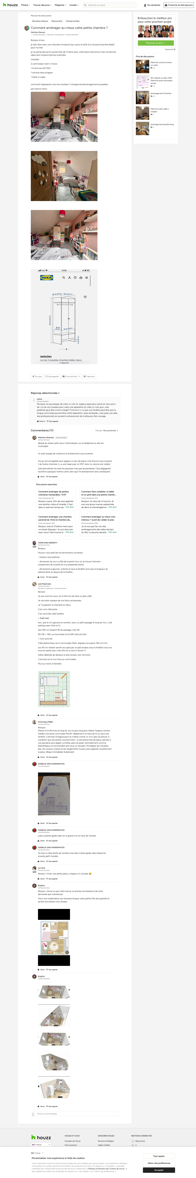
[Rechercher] (85, 5)
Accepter (159, 1170)
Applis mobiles (104, 1145)
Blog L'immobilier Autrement (60, 752)
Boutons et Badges (106, 1141)
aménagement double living (162, 124)
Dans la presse (71, 1145)
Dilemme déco (57, 21)
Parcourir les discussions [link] (41, 16)
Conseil (73, 5)
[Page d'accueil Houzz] (10, 5)
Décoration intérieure (40, 21)
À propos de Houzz (73, 1141)
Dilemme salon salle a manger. (160, 110)
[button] (77, 410)
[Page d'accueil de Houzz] (41, 1137)
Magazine (59, 5)
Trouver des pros (41, 5)
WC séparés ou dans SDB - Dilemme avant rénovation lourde (162, 80)
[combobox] (110, 5)
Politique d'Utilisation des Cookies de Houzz (106, 1169)
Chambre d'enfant (72, 21)
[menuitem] (26, 5)
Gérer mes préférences (159, 1163)
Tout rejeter (159, 1156)
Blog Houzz (140, 1141)
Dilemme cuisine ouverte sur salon (161, 63)
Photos (24, 5)
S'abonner (90, 376)
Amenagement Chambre (161, 93)
